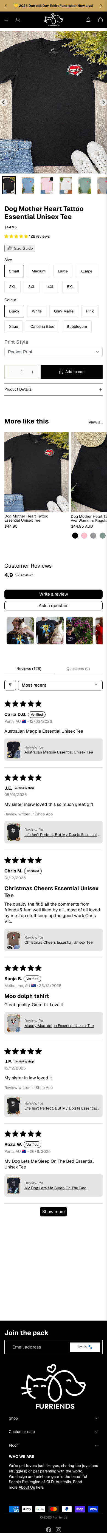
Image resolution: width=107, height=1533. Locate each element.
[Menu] (6, 19)
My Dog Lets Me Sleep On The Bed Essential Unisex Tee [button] (55, 1187)
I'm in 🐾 (85, 1346)
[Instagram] (58, 1529)
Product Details (18, 389)
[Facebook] (48, 1529)
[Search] (18, 20)
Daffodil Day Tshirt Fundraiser (53, 6)
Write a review (53, 594)
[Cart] (100, 20)
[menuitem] (9, 185)
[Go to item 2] (50, 630)
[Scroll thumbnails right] (96, 630)
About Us (27, 1487)
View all (96, 422)
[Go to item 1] (20, 630)
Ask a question (54, 605)
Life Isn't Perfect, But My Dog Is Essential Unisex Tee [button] (60, 834)
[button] (16, 236)
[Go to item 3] (79, 630)
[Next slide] (103, 102)
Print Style (16, 342)
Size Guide (23, 248)
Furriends (59, 1517)
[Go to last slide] (3, 102)
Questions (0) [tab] (78, 668)
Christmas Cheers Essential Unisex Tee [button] (58, 942)
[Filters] (10, 685)
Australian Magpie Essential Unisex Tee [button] (58, 752)
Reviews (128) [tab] (28, 668)
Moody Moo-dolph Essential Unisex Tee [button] (59, 1025)
